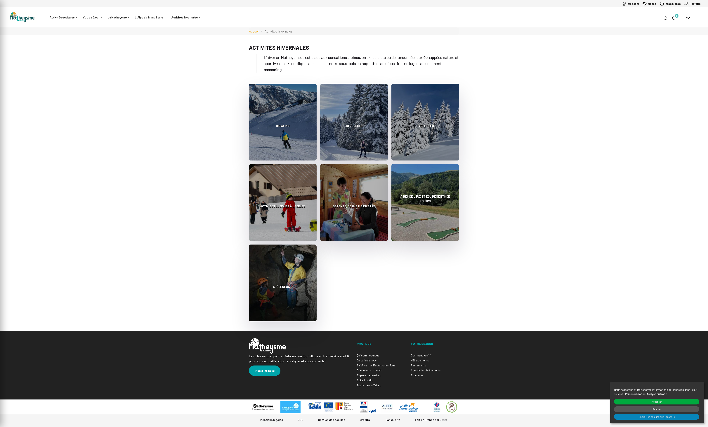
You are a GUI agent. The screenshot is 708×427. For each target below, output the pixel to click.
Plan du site (392, 419)
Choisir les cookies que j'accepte (657, 416)
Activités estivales (62, 17)
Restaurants (418, 365)
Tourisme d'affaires (369, 385)
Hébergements (420, 360)
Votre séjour (91, 17)
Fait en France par (427, 419)
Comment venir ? (421, 355)
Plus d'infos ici (265, 370)
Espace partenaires (369, 375)
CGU (300, 419)
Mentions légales (271, 419)
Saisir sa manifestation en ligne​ (376, 365)
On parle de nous (367, 360)
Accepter (657, 401)
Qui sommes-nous (368, 355)
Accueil (254, 31)
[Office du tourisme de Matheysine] (22, 17)
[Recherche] (665, 18)
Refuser (657, 409)
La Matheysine (117, 17)
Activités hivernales (184, 17)
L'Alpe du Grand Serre (149, 17)
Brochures (417, 375)
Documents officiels (369, 370)
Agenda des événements (426, 370)
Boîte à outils (365, 380)
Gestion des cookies (331, 419)
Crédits (365, 419)
